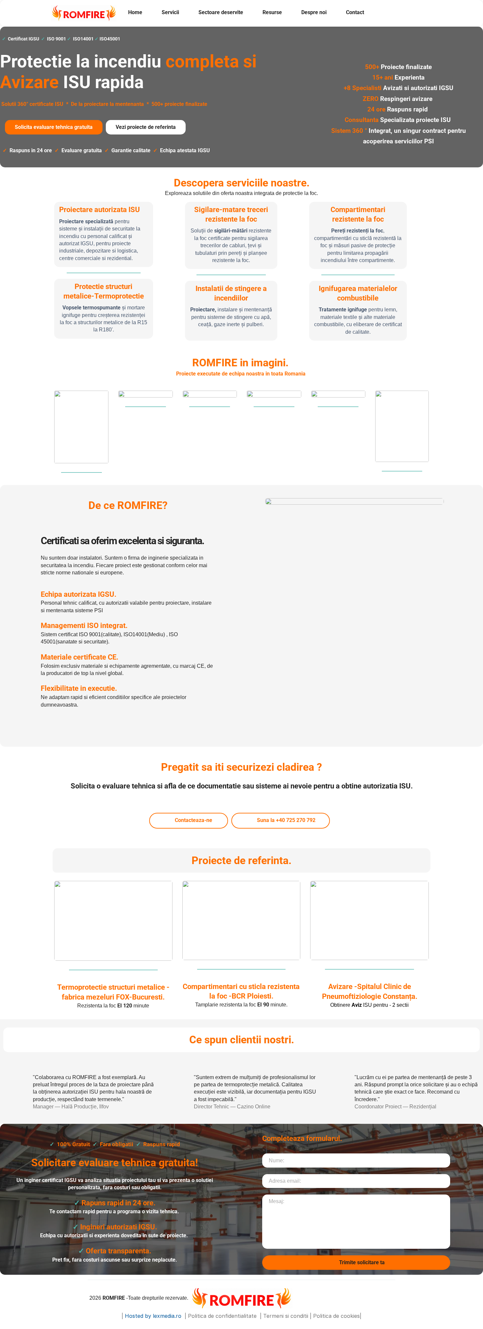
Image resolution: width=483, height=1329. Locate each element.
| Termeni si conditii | (285, 1316)
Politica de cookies (336, 1316)
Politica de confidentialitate (223, 1316)
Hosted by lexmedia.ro (154, 1316)
